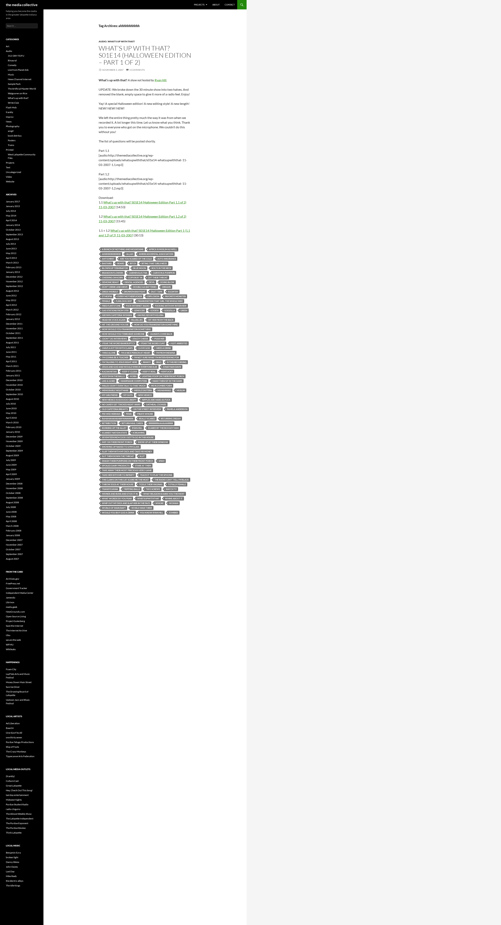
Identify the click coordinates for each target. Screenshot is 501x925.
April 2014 (11, 220)
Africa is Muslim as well (163, 249)
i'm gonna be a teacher (115, 357)
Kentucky (167, 371)
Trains (11, 145)
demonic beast (110, 282)
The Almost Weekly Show (19, 813)
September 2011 (14, 337)
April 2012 (11, 304)
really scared (147, 418)
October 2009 (13, 445)
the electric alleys (14, 880)
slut (142, 456)
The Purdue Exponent (17, 823)
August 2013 (12, 239)
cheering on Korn (112, 277)
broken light (12, 857)
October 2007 (13, 549)
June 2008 (11, 511)
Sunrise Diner (13, 686)
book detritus (15, 135)
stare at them (143, 465)
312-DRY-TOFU (16, 55)
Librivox (10, 602)
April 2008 (11, 521)
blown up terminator (115, 268)
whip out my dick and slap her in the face (126, 503)
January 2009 (13, 478)
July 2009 (11, 460)
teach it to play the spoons (156, 475)
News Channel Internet (19, 79)
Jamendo (10, 597)
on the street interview (147, 409)
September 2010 (14, 394)
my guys (128, 395)
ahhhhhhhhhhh (111, 254)
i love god (144, 348)
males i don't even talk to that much (123, 385)
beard (120, 263)
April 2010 (11, 417)
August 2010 (12, 398)
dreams (166, 287)
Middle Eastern (143, 390)
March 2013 (12, 262)
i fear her (159, 338)
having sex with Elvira (150, 315)
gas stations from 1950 (115, 310)
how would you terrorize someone (123, 334)
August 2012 (12, 290)
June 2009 (11, 464)
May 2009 (11, 469)
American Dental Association (156, 254)
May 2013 (11, 253)
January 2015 (13, 206)
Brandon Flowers (112, 273)
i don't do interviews (114, 338)
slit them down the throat (118, 456)
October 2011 (13, 333)
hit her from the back (161, 320)
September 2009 (14, 450)
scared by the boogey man (163, 428)
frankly (9, 112)
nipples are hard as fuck (156, 399)
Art (7, 46)
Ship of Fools (12, 746)
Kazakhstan (109, 371)
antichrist (108, 258)
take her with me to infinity (118, 475)
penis (129, 414)
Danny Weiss (12, 862)
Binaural (12, 60)
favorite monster (175, 296)
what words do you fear (117, 498)
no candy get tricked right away (121, 404)
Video (9, 176)
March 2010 (12, 422)
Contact (230, 4)
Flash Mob (11, 107)
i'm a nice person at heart (135, 352)
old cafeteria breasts (115, 409)
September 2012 (14, 286)
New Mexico (145, 395)
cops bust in (135, 277)
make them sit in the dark (167, 381)
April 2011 (11, 361)
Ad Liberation (13, 723)
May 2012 (11, 300)
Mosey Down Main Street (19, 682)
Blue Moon (139, 268)
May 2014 (11, 215)
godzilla (169, 310)
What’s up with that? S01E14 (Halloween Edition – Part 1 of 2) (145, 55)
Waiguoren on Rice (17, 93)
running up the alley (114, 428)
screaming (138, 432)
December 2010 (14, 380)
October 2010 (13, 389)
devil (152, 282)
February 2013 (13, 267)
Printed (10, 149)
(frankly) (10, 776)
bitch (133, 263)
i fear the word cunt (153, 343)
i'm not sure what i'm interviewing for (156, 357)
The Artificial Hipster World (22, 88)
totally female (177, 484)
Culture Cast (12, 780)
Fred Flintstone (111, 305)
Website (10, 181)
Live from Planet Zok (18, 69)
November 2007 (14, 544)
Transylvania (110, 489)
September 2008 (14, 497)
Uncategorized (13, 172)
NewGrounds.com (15, 611)
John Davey (12, 866)
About (216, 4)
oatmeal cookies (156, 404)
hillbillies (137, 320)
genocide (139, 310)
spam (161, 461)
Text (8, 167)
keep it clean (129, 371)
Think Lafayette (14, 832)
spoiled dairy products (116, 465)
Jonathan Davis (172, 367)
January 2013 (13, 272)
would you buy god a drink (118, 512)
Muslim (181, 390)
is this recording (177, 362)
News (9, 121)
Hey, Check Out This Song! (19, 790)
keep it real (149, 371)
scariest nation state (114, 432)
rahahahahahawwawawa (117, 418)
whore (159, 503)
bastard (107, 263)
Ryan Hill (160, 80)
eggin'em (173, 291)
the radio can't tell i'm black (171, 479)
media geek (11, 607)
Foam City (11, 669)
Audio (103, 41)
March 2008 (12, 525)
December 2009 (14, 436)
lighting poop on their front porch (163, 376)
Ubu (8, 635)
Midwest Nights (14, 799)
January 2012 (13, 319)
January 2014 (13, 225)
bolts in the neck (161, 268)
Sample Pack (14, 83)
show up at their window (153, 442)
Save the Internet (14, 625)
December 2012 (14, 276)
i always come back (161, 334)
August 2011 (12, 342)
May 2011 (11, 356)
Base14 (10, 728)
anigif (11, 130)
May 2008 (11, 516)
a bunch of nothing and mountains (122, 249)
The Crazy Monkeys (16, 751)
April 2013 (11, 257)
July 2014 (11, 210)
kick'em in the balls (113, 376)
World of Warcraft (114, 508)
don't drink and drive (115, 287)
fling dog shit (124, 301)
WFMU (10, 644)
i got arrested (178, 343)
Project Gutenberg (15, 621)
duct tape (156, 291)
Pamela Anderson (177, 409)
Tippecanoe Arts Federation (20, 756)
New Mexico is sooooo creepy (119, 399)
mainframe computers (134, 381)
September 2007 (14, 554)
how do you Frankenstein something (156, 324)
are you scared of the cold (136, 258)
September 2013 (14, 234)
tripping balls (131, 489)
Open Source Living (16, 616)
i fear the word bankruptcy (118, 343)
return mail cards (132, 423)
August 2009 (12, 455)
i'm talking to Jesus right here (119, 362)
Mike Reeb (11, 876)
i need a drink (163, 348)
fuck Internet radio (138, 305)
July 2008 (11, 507)
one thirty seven (14, 737)
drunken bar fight (134, 291)
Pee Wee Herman (111, 414)
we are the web (13, 639)
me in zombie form (161, 385)
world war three (141, 508)
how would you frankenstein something (126, 329)
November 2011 (14, 328)
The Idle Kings (13, 885)
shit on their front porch (117, 442)
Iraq (158, 362)
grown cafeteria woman (117, 315)
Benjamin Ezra (13, 852)
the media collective (22, 5)
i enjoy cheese (140, 338)
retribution (109, 423)
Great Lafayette (14, 785)
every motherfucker (129, 296)
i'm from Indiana (165, 352)
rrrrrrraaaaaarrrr (161, 423)
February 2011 (13, 370)
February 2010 (13, 427)
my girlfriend (110, 395)
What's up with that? (121, 41)
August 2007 (12, 558)
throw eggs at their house (117, 484)
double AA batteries (145, 287)
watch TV (171, 489)
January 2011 (13, 375)
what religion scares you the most (164, 493)
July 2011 (11, 347)
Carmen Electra (138, 273)
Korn (133, 376)
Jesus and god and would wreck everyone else (129, 367)
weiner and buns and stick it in (120, 493)
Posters (11, 140)
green (183, 310)
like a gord (108, 381)
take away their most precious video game (127, 470)
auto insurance (166, 258)
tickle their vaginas (150, 484)
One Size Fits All (14, 732)
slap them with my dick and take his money (127, 451)
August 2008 (12, 502)
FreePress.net (13, 583)
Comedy (12, 65)
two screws (153, 489)
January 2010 (13, 431)
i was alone (108, 352)
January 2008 (13, 535)
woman (173, 503)
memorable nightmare (115, 390)
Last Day (10, 871)
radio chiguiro (13, 809)
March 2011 (12, 366)
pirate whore (145, 414)
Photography (12, 126)
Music (11, 74)
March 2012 (12, 309)
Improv (10, 116)
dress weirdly (110, 291)
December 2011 (14, 323)
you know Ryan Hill (151, 512)
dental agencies (133, 282)
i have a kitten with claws (117, 348)
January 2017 (13, 201)
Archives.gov (12, 578)
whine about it (174, 498)
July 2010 (11, 403)
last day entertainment (17, 795)
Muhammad (164, 390)
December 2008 (14, 483)
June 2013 (11, 248)
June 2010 (11, 408)
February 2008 (13, 530)
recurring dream (171, 418)
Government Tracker (16, 588)
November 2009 (14, 441)
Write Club (13, 102)
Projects (199, 4)
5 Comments (137, 69)
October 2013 (13, 229)
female (106, 301)
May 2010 (11, 413)
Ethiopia (107, 296)
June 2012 (11, 295)
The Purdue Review (16, 827)
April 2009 (11, 474)
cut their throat (158, 277)
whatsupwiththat (148, 498)
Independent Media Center (19, 592)
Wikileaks (11, 649)
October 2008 (13, 492)
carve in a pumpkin (164, 273)
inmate (147, 362)
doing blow (167, 282)
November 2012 (14, 281)
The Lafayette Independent (19, 818)
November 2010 (14, 384)
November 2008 (14, 488)
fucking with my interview (171, 305)
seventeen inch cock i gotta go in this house (128, 437)
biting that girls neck (154, 263)
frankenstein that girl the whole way (160, 301)
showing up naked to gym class (120, 446)
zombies (173, 512)
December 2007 (14, 540)
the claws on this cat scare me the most (125, 479)
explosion (153, 296)
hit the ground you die (115, 324)
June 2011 (11, 351)
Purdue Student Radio (17, 804)
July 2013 (11, 243)
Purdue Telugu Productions (20, 742)
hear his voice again (113, 320)
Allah (129, 254)
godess (154, 310)
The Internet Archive (16, 630)
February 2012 (13, 314)
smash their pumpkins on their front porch (127, 461)
